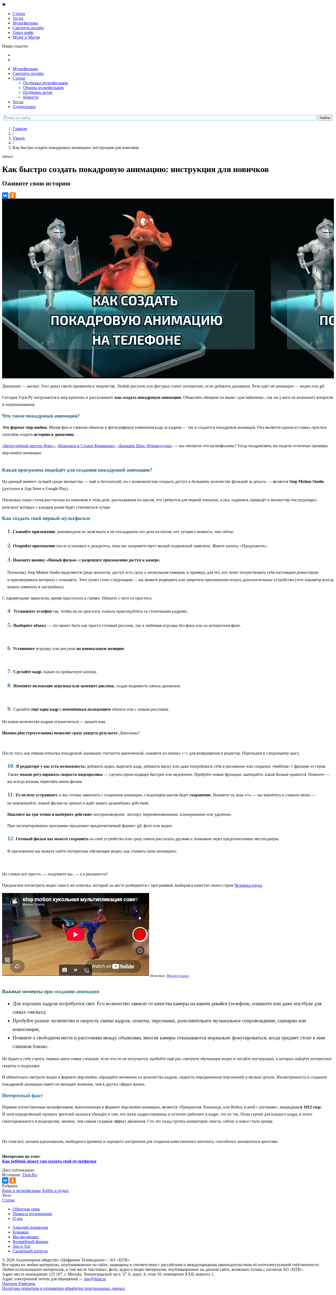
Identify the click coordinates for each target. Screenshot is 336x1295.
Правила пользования (32, 1213)
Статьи (19, 78)
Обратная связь (26, 1209)
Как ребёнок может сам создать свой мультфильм (49, 1161)
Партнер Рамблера (18, 1283)
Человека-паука (248, 885)
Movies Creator (178, 976)
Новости (31, 97)
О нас (18, 1218)
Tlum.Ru (29, 1175)
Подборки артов (37, 92)
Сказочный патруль (30, 1251)
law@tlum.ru (95, 1279)
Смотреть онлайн (28, 73)
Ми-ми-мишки (26, 1237)
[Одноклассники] (12, 195)
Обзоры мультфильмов (43, 87)
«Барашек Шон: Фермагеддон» (145, 445)
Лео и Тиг (22, 1246)
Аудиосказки (24, 106)
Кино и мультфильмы (21, 1190)
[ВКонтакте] (5, 195)
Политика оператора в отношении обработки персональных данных (63, 1288)
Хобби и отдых (55, 1190)
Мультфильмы (25, 68)
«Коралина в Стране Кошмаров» (86, 445)
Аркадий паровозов (30, 1227)
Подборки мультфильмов (45, 83)
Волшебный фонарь (30, 1241)
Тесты (18, 102)
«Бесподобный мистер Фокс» (28, 445)
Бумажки (21, 1232)
